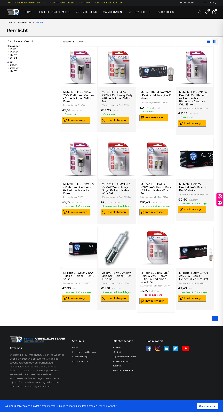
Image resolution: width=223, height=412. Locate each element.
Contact (117, 352)
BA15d (13, 57)
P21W (13, 49)
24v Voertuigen (24, 22)
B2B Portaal (86, 2)
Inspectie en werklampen (54, 12)
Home (28, 12)
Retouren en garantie (123, 370)
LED (10, 62)
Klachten (117, 365)
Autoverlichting (86, 12)
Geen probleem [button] (207, 406)
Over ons (117, 347)
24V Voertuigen (113, 12)
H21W (13, 54)
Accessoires (166, 12)
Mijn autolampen (80, 361)
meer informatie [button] (108, 406)
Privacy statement (122, 361)
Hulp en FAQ (209, 2)
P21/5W (14, 51)
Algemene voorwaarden (124, 356)
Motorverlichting (140, 12)
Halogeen (14, 46)
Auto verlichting (80, 356)
